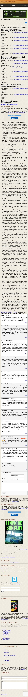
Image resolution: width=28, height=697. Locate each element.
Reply (26, 322)
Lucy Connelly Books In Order (13, 19)
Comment (4, 482)
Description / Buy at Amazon (20, 32)
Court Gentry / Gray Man (10, 655)
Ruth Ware (5, 637)
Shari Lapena (6, 639)
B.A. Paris (5, 629)
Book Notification (4, 567)
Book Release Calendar (6, 8)
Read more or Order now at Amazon (8, 557)
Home (2, 5)
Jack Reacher (7, 650)
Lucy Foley (5, 633)
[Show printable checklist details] (26, 22)
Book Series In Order (6, 312)
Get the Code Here (15, 501)
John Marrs (5, 631)
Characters (24, 5)
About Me (18, 584)
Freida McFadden (7, 630)
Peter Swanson (6, 635)
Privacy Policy (4, 694)
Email (3, 478)
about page (23, 669)
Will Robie (6, 660)
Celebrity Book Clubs (14, 562)
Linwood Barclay (23, 549)
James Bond (7, 658)
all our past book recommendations (17, 112)
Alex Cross (6, 652)
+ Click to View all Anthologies (9, 104)
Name (3, 475)
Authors (13, 5)
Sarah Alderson (6, 638)
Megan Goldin (6, 634)
